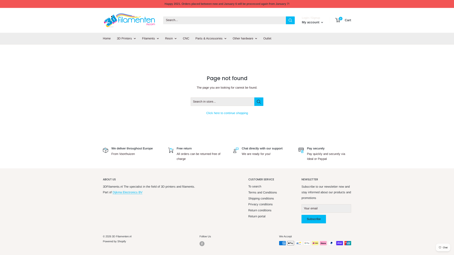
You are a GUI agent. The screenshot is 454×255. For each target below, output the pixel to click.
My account (311, 22)
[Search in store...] (258, 101)
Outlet (267, 38)
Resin (169, 38)
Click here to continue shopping (227, 113)
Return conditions (260, 210)
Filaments (148, 38)
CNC (186, 38)
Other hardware (243, 38)
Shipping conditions (261, 198)
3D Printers (124, 38)
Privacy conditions (260, 204)
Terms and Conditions (262, 192)
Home (107, 38)
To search (254, 186)
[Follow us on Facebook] (202, 243)
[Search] (290, 20)
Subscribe (314, 219)
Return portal (256, 216)
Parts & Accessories (209, 38)
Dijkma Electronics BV (127, 192)
